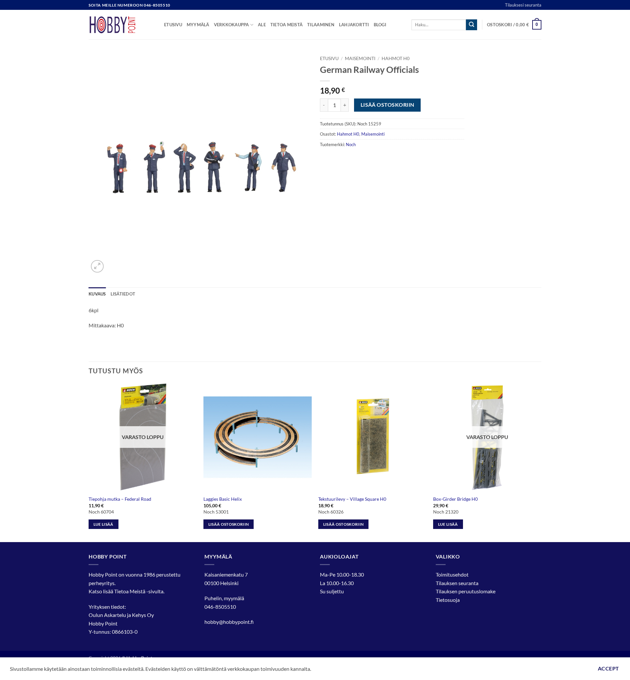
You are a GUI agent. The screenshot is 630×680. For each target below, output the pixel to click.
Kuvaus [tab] (97, 293)
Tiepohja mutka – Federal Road (120, 499)
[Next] (541, 461)
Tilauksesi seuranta (523, 5)
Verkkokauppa (231, 24)
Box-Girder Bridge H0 (455, 499)
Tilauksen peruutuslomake (465, 591)
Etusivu (173, 24)
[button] (514, 25)
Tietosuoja (448, 600)
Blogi (380, 24)
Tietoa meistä (286, 24)
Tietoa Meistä (129, 591)
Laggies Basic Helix (222, 499)
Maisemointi (360, 58)
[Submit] (471, 25)
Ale (262, 24)
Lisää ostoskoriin (387, 105)
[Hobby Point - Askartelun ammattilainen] (121, 24)
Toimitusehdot (452, 574)
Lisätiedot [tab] (123, 293)
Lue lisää (104, 524)
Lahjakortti (354, 24)
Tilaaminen (320, 24)
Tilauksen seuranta (457, 583)
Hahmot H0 (396, 58)
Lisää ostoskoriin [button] (228, 524)
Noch (351, 144)
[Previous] (89, 461)
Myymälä (198, 24)
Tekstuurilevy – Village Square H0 (352, 499)
